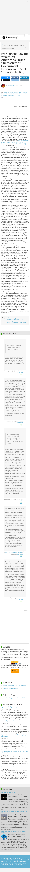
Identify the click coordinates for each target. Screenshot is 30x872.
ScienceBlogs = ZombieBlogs (9, 721)
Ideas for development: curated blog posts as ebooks (13, 832)
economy (22, 93)
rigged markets (15, 321)
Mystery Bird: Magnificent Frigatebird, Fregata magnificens (14, 735)
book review (18, 95)
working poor (15, 322)
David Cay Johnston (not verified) (13, 552)
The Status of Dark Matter (8, 792)
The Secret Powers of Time (8, 767)
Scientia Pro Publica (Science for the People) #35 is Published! (14, 752)
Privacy (26, 858)
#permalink (20, 372)
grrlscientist (5, 43)
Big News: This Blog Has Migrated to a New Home (15, 707)
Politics (8, 321)
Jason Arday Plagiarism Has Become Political (14, 698)
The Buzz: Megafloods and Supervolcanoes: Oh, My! (14, 812)
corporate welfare (4, 95)
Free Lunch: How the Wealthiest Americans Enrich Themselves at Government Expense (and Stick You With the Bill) (14, 142)
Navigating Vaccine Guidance (10, 688)
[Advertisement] (15, 18)
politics (25, 93)
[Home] (10, 38)
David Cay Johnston (11, 95)
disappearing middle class (12, 319)
